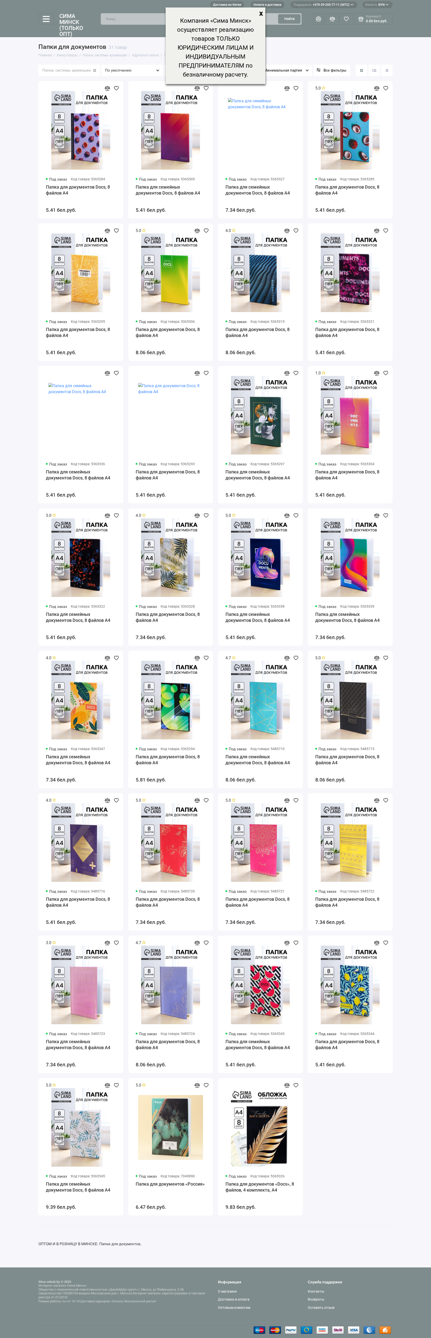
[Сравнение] (332, 19)
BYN (375, 4)
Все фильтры (334, 70)
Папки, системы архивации (66, 70)
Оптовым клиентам (234, 1308)
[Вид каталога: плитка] (361, 70)
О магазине (227, 1291)
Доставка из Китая (227, 4)
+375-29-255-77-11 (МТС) (321, 4)
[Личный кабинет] (318, 19)
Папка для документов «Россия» (170, 1184)
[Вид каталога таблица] (387, 70)
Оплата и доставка (267, 4)
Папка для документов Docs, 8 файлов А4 (78, 190)
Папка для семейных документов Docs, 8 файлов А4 (168, 190)
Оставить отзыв (321, 1308)
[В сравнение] (107, 88)
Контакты (316, 1291)
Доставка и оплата (233, 1299)
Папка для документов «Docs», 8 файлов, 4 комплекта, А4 (259, 1187)
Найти (289, 19)
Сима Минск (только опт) (71, 25)
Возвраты (316, 1299)
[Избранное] (346, 19)
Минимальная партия (283, 70)
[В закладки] (116, 88)
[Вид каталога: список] (374, 70)
